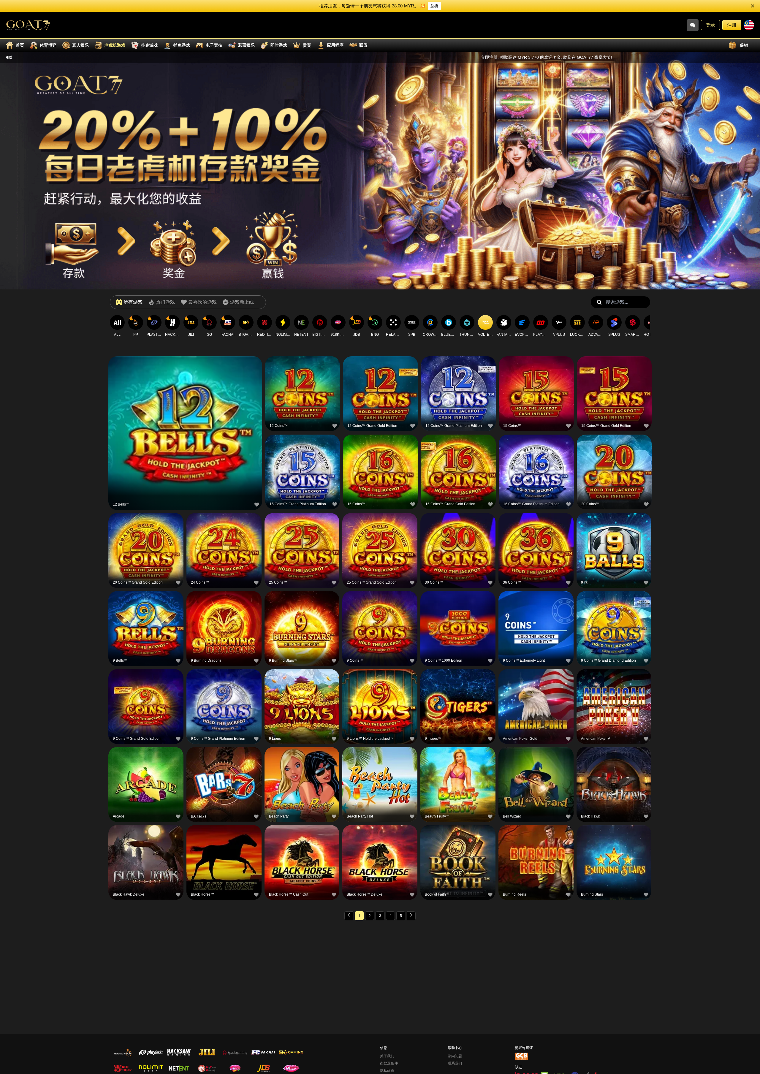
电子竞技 (214, 45)
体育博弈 (48, 45)
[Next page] (411, 915)
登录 (710, 25)
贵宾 (307, 45)
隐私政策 (387, 1070)
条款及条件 (389, 1063)
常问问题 (455, 1056)
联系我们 (455, 1063)
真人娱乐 (80, 45)
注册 (732, 25)
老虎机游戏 (114, 45)
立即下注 (185, 432)
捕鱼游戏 (181, 45)
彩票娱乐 (246, 45)
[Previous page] (348, 915)
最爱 (185, 418)
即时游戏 (278, 45)
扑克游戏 (149, 45)
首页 (20, 45)
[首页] (28, 25)
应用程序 (335, 45)
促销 (744, 45)
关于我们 (387, 1056)
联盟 (363, 45)
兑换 (434, 6)
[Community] (693, 25)
